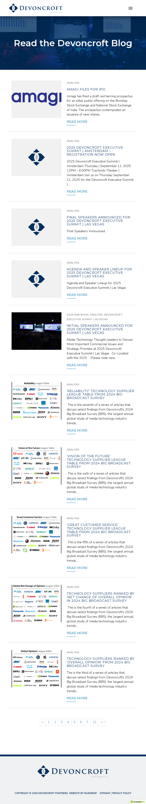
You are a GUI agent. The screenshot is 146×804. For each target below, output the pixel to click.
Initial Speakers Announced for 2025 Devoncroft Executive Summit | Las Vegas (100, 329)
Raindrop (90, 793)
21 (95, 722)
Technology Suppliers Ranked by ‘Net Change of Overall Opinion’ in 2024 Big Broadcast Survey (100, 597)
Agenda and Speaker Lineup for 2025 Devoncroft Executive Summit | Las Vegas (99, 272)
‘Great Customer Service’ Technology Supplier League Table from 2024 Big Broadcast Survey (99, 530)
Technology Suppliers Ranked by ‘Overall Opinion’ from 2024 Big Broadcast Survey (100, 662)
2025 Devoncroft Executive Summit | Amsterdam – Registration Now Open (95, 151)
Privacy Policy (121, 793)
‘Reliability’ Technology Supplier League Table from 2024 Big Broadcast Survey (100, 394)
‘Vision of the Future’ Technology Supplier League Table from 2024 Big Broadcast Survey (99, 461)
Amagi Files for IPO (86, 89)
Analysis (73, 82)
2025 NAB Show (78, 314)
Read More (77, 122)
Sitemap (105, 793)
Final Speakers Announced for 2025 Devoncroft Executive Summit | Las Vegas (98, 220)
